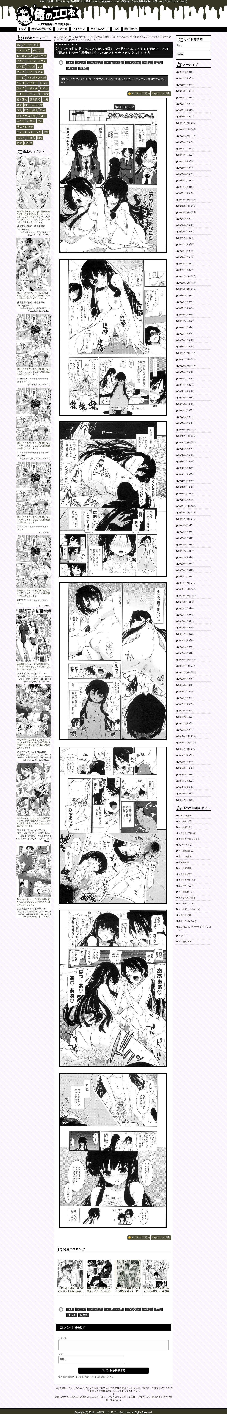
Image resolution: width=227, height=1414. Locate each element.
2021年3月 (183, 487)
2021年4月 (183, 481)
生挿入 (31, 137)
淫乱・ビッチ (25, 126)
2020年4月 (183, 557)
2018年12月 (184, 660)
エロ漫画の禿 (184, 821)
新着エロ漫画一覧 (41, 28)
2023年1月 (183, 347)
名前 (60, 1354)
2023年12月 (184, 276)
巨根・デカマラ (26, 115)
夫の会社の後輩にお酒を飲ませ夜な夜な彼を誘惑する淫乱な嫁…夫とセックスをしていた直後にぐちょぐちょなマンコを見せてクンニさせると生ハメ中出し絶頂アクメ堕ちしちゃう (33, 216)
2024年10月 (184, 212)
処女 (19, 104)
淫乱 (40, 121)
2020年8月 (183, 532)
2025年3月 (183, 181)
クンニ (21, 72)
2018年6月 (183, 698)
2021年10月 (184, 442)
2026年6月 (183, 85)
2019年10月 (184, 596)
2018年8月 (183, 685)
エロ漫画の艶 (184, 874)
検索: (179, 45)
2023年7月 (183, 308)
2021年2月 (183, 494)
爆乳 (46, 132)
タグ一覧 (62, 28)
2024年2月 (183, 264)
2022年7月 (183, 385)
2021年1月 (183, 500)
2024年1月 (183, 270)
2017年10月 (184, 749)
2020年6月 (183, 545)
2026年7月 (183, 78)
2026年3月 (183, 104)
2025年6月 (183, 161)
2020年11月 (184, 513)
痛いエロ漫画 (184, 856)
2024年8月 (183, 225)
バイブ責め (133, 62)
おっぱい (37, 50)
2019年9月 (183, 602)
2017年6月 (183, 775)
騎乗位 (28, 143)
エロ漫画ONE (185, 941)
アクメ (21, 61)
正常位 (31, 121)
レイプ (44, 88)
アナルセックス (36, 61)
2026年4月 (183, 98)
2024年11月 (184, 206)
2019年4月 (183, 634)
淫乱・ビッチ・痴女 (29, 132)
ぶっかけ (40, 55)
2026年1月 (183, 117)
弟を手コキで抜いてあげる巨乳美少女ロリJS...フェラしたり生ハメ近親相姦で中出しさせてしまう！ (33, 371)
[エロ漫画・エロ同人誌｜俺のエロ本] (48, 6)
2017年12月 (184, 736)
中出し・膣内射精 (38, 93)
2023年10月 (184, 289)
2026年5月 (183, 91)
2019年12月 (184, 583)
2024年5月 (183, 244)
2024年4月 (183, 251)
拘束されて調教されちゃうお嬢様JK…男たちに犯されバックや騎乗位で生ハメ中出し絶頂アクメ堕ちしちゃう (33, 295)
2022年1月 (183, 423)
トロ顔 (21, 77)
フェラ (21, 88)
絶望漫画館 (183, 862)
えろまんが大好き (186, 897)
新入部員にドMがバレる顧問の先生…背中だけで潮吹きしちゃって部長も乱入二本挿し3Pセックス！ (33, 666)
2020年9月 (183, 525)
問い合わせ (130, 28)
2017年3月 (183, 794)
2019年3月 (183, 640)
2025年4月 (183, 174)
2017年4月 (183, 787)
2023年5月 (183, 321)
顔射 (19, 143)
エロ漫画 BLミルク (187, 921)
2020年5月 (183, 551)
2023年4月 (183, 327)
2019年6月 (183, 621)
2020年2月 (183, 570)
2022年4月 (183, 404)
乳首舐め (22, 99)
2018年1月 (183, 730)
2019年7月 (183, 615)
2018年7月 (183, 692)
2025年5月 (183, 168)
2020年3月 (183, 564)
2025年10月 (184, 136)
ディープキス (35, 72)
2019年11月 (184, 589)
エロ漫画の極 (184, 915)
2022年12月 (184, 353)
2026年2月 (183, 110)
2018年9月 (183, 679)
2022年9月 (183, 372)
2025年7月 (183, 155)
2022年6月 (183, 391)
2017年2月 (183, 800)
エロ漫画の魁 (184, 827)
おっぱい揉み (25, 55)
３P (70, 62)
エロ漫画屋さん (185, 850)
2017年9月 (183, 755)
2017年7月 (183, 768)
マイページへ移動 (161, 93)
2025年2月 (183, 187)
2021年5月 (183, 474)
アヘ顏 (21, 66)
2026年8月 (183, 72)
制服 (27, 104)
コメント (62, 1338)
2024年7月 (183, 232)
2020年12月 (184, 506)
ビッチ (44, 83)
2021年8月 (183, 455)
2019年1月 (183, 653)
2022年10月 (184, 366)
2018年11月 (184, 666)
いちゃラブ (23, 50)
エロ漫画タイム (185, 891)
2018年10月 (184, 672)
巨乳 (19, 110)
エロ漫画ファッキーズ (189, 909)
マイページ (79, 28)
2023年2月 (183, 340)
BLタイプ (182, 935)
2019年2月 (183, 647)
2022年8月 (183, 379)
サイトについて (99, 28)
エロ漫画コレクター (188, 880)
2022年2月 (183, 417)
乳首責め (35, 99)
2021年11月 (184, 436)
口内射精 (37, 104)
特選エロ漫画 (184, 815)
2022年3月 (183, 410)
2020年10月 (184, 519)
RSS (116, 28)
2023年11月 (184, 283)
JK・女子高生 (30, 44)
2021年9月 (183, 449)
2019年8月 (183, 608)
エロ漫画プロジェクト (189, 839)
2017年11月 (184, 743)
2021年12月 (184, 430)
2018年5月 (183, 704)
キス (40, 66)
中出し (21, 93)
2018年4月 (183, 711)
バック (21, 83)
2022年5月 (183, 398)
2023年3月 (183, 334)
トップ (22, 28)
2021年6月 (183, 468)
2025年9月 (183, 142)
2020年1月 (183, 577)
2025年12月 (184, 123)
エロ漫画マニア (185, 886)
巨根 (43, 110)
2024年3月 (183, 257)
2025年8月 (183, 149)
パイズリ (32, 83)
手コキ (42, 115)
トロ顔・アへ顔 (36, 77)
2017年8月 (183, 762)
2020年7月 (183, 538)
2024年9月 (183, 219)
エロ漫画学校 (184, 868)
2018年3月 (183, 717)
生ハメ (21, 137)
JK (18, 44)
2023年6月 (183, 315)
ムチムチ (32, 88)
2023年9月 (183, 296)
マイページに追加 (140, 93)
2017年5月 (183, 781)
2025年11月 (184, 129)
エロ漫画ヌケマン (186, 903)
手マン (21, 121)
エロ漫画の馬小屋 (186, 833)
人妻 (45, 99)
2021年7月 (183, 462)
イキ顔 (31, 66)
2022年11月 (184, 359)
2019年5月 (183, 628)
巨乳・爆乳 (31, 110)
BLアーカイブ (185, 845)
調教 (40, 137)
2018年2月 (183, 723)
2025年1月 (183, 193)
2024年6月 (183, 238)
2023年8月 (183, 302)
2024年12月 (184, 200)
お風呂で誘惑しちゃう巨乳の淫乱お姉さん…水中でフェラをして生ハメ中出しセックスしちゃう (33, 902)
